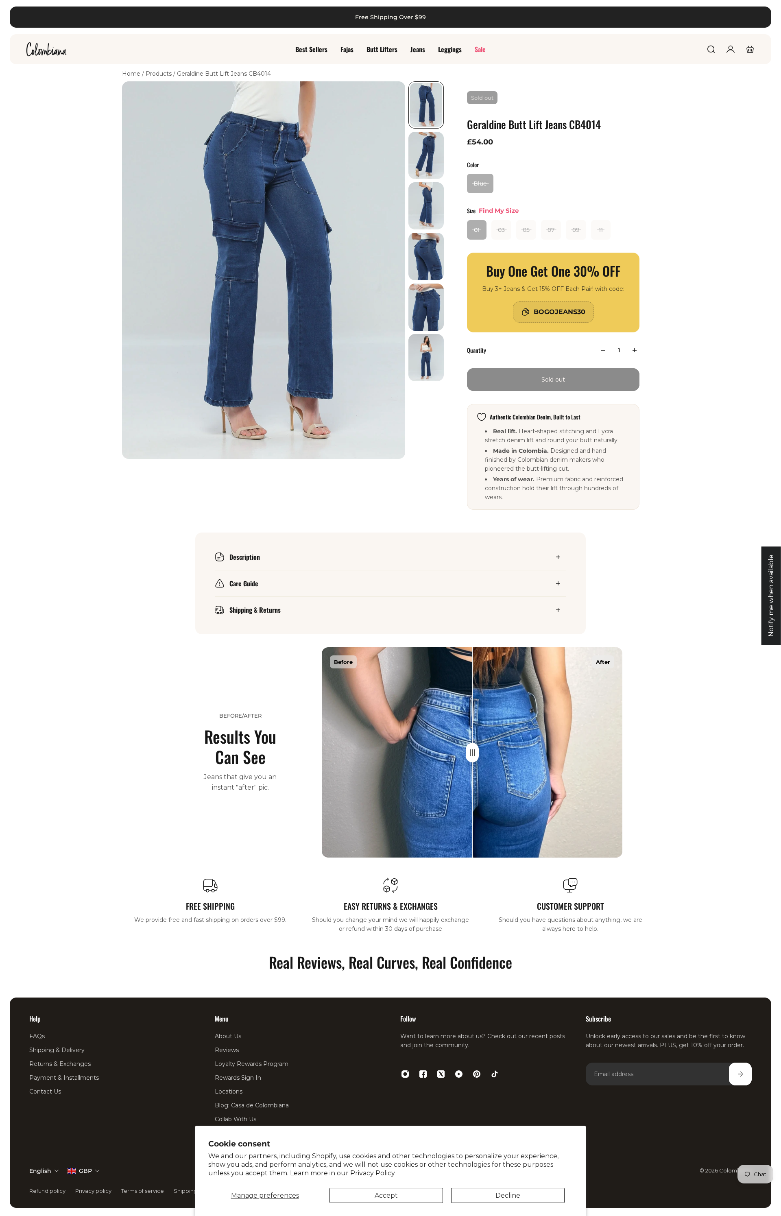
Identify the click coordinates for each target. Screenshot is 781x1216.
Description (244, 557)
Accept (386, 1195)
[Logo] (46, 49)
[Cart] (750, 49)
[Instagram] (405, 1074)
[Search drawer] (711, 49)
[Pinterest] (477, 1074)
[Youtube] (459, 1074)
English (40, 1171)
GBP (85, 1171)
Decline (507, 1195)
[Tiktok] (495, 1074)
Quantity (476, 350)
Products (159, 73)
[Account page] (730, 49)
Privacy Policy (372, 1173)
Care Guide (243, 583)
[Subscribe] (740, 1074)
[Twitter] (441, 1074)
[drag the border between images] (472, 752)
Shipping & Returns (255, 610)
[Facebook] (423, 1074)
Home (132, 73)
